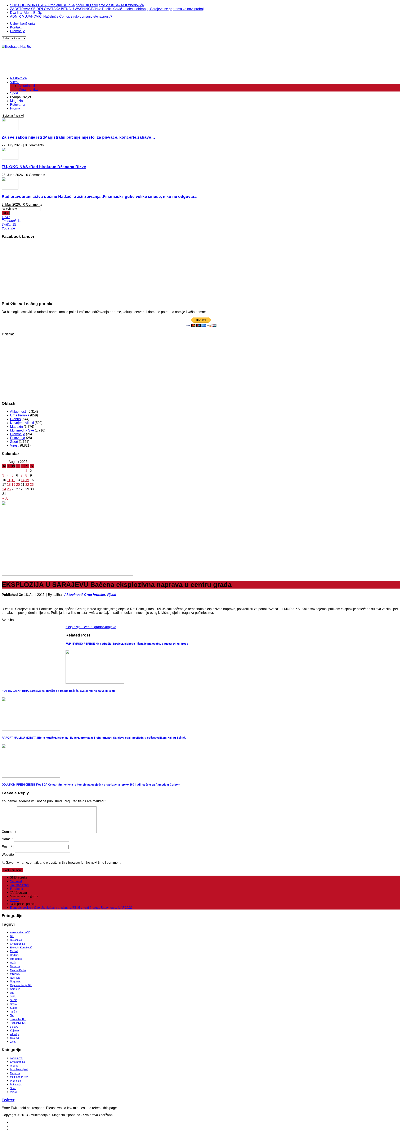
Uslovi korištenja (22, 23)
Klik (5, 213)
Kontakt (15, 27)
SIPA (12, 996)
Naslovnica (18, 78)
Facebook (16, 888)
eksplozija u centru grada (84, 627)
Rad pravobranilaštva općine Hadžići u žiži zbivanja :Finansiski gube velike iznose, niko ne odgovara (99, 196)
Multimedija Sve (22, 430)
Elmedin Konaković (21, 947)
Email (7, 847)
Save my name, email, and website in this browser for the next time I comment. (63, 862)
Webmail (16, 881)
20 (18, 484)
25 (9, 489)
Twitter (8, 1100)
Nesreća (15, 977)
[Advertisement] (78, 62)
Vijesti (14, 82)
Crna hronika (28, 89)
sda (12, 992)
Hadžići (14, 955)
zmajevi (14, 1038)
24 (4, 489)
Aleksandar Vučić (20, 932)
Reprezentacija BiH (21, 985)
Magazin (16, 101)
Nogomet (15, 981)
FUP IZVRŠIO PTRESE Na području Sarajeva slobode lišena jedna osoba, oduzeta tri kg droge (127, 643)
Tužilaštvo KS (18, 1023)
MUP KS (15, 974)
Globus (15, 419)
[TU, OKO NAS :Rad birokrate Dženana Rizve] (10, 158)
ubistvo (14, 1026)
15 (27, 480)
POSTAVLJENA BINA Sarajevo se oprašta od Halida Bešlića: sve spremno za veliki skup (59, 690)
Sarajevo (109, 627)
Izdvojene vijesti (22, 423)
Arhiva (14, 900)
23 (32, 484)
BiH (12, 936)
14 (22, 480)
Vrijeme (14, 1030)
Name (7, 839)
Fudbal (14, 951)
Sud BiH (14, 1007)
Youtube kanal (19, 885)
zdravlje (14, 1034)
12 (13, 480)
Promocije (17, 31)
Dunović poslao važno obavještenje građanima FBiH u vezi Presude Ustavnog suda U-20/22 (71, 907)
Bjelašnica (16, 940)
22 (27, 484)
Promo (15, 108)
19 (13, 484)
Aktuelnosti (26, 86)
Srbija (13, 1004)
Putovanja (17, 104)
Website (8, 854)
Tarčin (13, 1011)
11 (8, 480)
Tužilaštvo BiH (18, 1019)
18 (9, 484)
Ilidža (13, 962)
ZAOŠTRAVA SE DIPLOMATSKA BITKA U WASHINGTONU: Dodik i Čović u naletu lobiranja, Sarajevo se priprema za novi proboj (107, 9)
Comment (9, 832)
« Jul (5, 498)
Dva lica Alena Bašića (27, 12)
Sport (14, 93)
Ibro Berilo (16, 958)
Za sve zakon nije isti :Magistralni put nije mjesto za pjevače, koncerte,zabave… (78, 137)
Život (12, 1041)
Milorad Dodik (18, 970)
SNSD (13, 1000)
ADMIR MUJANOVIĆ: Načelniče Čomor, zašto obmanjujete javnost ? (61, 16)
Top (12, 1015)
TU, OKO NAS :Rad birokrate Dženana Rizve (44, 167)
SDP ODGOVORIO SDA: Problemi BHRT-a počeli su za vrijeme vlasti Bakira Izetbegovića (77, 5)
